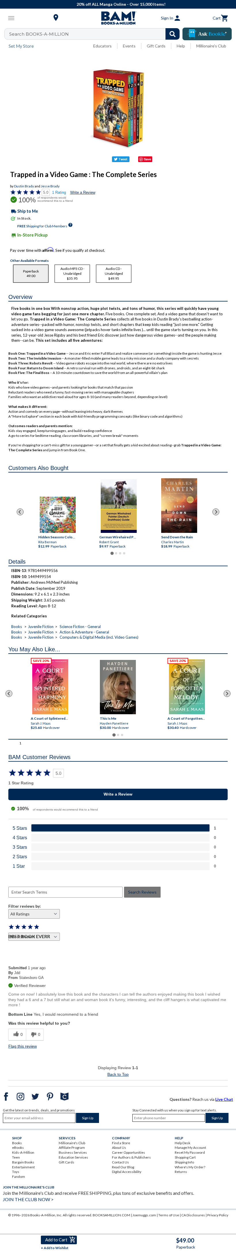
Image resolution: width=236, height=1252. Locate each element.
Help (181, 45)
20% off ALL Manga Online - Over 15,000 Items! (121, 4)
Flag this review (22, 1046)
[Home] (118, 18)
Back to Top (118, 1074)
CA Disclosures (193, 1215)
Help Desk (182, 1143)
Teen (16, 1157)
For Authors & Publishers (131, 1157)
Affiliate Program (72, 1147)
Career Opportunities (128, 1152)
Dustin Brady (24, 186)
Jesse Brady (50, 186)
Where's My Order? (190, 1167)
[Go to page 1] (111, 553)
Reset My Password (190, 1152)
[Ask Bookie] (207, 34)
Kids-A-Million (23, 1152)
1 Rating (59, 192)
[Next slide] (215, 511)
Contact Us (120, 1162)
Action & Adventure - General (84, 632)
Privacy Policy (217, 1215)
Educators (102, 45)
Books (16, 626)
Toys (15, 1172)
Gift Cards (156, 45)
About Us (119, 1147)
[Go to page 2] (116, 553)
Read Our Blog (123, 1167)
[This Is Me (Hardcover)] (118, 687)
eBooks (18, 1147)
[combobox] (96, 33)
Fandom (18, 1176)
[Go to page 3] (120, 553)
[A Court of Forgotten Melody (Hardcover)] (187, 686)
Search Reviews (142, 892)
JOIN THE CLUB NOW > (28, 1199)
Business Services (73, 1152)
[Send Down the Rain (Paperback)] (179, 505)
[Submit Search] (172, 34)
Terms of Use (168, 1215)
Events (129, 45)
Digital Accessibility (126, 1172)
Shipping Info (184, 1162)
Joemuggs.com (144, 1215)
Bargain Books (23, 1162)
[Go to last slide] (20, 511)
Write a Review (82, 192)
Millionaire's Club (211, 45)
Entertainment (23, 1167)
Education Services (73, 1157)
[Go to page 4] (124, 553)
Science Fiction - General (80, 626)
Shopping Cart (185, 1157)
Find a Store (121, 1143)
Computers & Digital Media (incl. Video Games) (99, 637)
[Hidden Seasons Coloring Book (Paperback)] (58, 514)
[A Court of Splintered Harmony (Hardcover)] (50, 686)
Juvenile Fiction (41, 626)
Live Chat (224, 1099)
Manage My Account (190, 1147)
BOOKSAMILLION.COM (111, 1215)
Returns (181, 1172)
